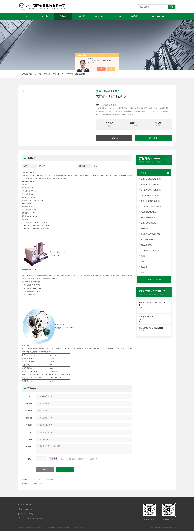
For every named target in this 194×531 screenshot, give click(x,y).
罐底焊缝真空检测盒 (148, 239)
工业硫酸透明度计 (147, 245)
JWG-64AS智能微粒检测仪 (150, 195)
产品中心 (63, 16)
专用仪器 (47, 74)
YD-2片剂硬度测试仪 (36, 484)
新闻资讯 (81, 16)
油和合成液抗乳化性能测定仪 (151, 190)
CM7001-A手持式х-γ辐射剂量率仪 (41, 480)
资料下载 (117, 16)
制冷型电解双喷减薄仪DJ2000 (151, 328)
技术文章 (99, 16)
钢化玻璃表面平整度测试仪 (150, 234)
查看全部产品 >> (154, 279)
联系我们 (135, 16)
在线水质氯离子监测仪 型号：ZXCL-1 (153, 304)
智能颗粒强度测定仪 (148, 217)
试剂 (142, 272)
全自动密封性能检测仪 (149, 223)
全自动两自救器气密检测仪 (150, 184)
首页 (27, 16)
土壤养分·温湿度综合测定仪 (150, 201)
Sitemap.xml (155, 527)
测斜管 (143, 256)
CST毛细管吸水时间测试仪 (150, 250)
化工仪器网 (164, 527)
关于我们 (45, 16)
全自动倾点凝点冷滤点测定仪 (151, 179)
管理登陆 (172, 527)
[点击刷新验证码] (53, 459)
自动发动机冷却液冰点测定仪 (151, 206)
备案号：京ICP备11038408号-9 (60, 527)
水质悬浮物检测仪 (146, 317)
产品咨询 (113, 138)
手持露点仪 (145, 228)
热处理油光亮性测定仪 (149, 212)
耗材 (142, 261)
